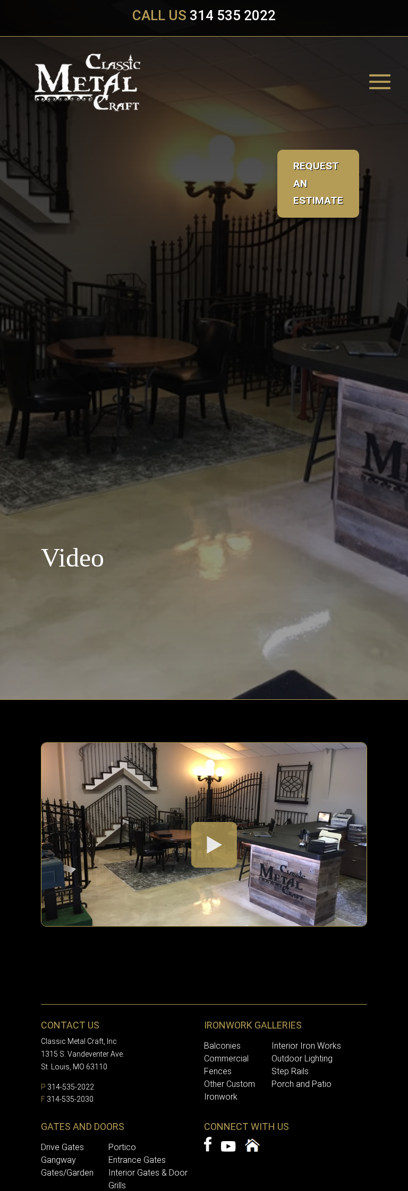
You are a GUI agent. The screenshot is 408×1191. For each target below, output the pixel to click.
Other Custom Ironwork (229, 1090)
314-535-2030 (70, 1099)
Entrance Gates (137, 1160)
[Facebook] (210, 1146)
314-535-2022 (70, 1087)
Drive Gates (62, 1147)
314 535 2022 (233, 15)
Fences (218, 1071)
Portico (122, 1147)
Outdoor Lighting (302, 1058)
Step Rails (290, 1071)
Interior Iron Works (306, 1046)
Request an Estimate (318, 183)
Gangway (58, 1160)
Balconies (222, 1046)
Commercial (226, 1058)
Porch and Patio (301, 1084)
